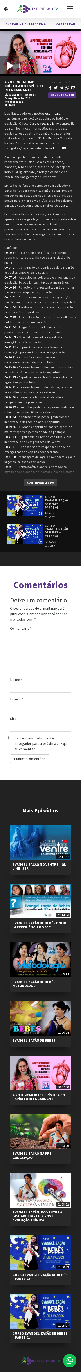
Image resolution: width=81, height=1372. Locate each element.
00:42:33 (10, 437)
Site (13, 718)
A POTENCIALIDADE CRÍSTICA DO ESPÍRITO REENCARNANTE (39, 1097)
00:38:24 (10, 417)
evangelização (44, 123)
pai (58, 190)
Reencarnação (13, 101)
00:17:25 (10, 317)
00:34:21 (10, 387)
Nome (16, 679)
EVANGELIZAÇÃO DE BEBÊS (34, 1040)
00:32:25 (10, 377)
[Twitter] (56, 87)
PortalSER (29, 94)
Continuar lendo (40, 482)
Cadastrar (65, 24)
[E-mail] (73, 87)
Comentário (21, 628)
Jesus (63, 205)
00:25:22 (10, 347)
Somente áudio (62, 95)
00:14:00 (10, 307)
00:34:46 (10, 397)
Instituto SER (58, 148)
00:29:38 (10, 367)
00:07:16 (10, 277)
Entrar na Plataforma (26, 24)
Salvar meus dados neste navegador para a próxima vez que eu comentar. (42, 743)
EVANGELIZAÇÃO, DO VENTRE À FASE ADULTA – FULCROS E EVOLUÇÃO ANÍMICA (37, 1216)
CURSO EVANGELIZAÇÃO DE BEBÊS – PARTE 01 (40, 1335)
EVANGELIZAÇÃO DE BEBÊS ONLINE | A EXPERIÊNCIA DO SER (40, 925)
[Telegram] (61, 87)
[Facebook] (50, 87)
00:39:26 (10, 427)
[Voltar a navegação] (5, 9)
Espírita (53, 138)
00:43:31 (10, 447)
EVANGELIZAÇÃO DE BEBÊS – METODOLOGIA (35, 983)
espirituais (52, 113)
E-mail (16, 699)
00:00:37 (10, 253)
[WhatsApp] (67, 87)
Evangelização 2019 (17, 98)
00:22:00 (10, 327)
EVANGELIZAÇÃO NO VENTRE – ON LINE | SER (40, 866)
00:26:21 (10, 357)
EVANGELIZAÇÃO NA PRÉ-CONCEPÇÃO (33, 1155)
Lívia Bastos (12, 94)
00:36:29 (10, 407)
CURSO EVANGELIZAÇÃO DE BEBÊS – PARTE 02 (40, 1276)
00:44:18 (10, 457)
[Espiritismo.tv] (37, 9)
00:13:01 (10, 297)
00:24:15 (10, 337)
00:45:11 (10, 467)
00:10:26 (10, 287)
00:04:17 (10, 267)
